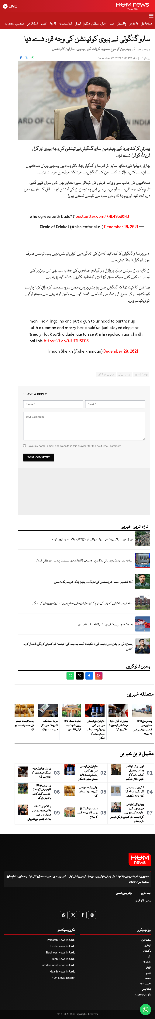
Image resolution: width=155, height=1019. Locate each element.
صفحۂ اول (146, 23)
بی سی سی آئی (124, 374)
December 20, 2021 (120, 351)
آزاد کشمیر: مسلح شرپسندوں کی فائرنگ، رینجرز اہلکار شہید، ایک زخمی (93, 582)
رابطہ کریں (146, 893)
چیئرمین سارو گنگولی (106, 374)
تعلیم (43, 23)
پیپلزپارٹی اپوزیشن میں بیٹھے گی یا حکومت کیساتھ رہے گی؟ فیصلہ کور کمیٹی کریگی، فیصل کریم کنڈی (78, 647)
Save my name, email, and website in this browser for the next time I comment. (75, 445)
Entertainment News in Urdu (57, 965)
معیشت (147, 962)
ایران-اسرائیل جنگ (94, 23)
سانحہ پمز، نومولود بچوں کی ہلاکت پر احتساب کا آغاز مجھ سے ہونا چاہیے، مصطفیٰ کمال (84, 560)
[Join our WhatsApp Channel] (145, 1009)
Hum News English (63, 977)
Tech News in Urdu (63, 958)
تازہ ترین (133, 23)
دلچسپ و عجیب (14, 23)
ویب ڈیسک (145, 58)
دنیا (112, 23)
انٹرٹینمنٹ (66, 23)
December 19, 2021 (121, 227)
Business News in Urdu (60, 952)
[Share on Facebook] (21, 58)
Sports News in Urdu (62, 946)
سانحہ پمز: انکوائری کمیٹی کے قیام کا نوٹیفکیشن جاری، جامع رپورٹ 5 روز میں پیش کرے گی (83, 603)
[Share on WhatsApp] (33, 58)
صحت (148, 978)
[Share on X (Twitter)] (27, 58)
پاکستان (121, 23)
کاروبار (53, 23)
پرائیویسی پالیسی (124, 893)
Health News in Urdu (62, 971)
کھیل (78, 23)
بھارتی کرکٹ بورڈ (141, 374)
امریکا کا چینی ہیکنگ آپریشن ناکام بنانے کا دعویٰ (105, 624)
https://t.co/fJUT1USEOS (66, 341)
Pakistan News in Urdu (61, 939)
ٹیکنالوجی (32, 23)
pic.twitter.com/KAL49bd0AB (102, 216)
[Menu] (151, 17)
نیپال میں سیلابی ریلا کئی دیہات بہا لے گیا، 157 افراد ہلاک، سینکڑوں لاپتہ (92, 539)
